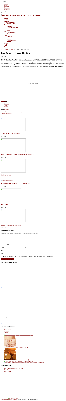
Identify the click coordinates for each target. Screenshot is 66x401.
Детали (5, 5)
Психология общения (12, 27)
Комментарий (5, 244)
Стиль (5, 31)
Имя (2, 247)
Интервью (9, 26)
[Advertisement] (33, 385)
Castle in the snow (6, 175)
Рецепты (6, 43)
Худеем (5, 45)
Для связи (6, 6)
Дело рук (6, 21)
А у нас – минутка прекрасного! (11, 225)
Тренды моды (10, 34)
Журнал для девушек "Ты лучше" (9, 399)
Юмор (5, 46)
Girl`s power (5, 204)
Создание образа (11, 32)
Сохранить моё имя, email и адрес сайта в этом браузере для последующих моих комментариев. (28, 256)
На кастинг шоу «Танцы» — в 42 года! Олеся (15, 183)
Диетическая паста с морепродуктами (13, 111)
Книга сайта (7, 9)
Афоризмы (6, 18)
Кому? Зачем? (7, 371)
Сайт (2, 253)
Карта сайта (6, 8)
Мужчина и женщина (9, 22)
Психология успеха (12, 28)
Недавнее (6, 331)
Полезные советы (11, 40)
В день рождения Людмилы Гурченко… (14, 368)
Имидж (9, 37)
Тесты (8, 30)
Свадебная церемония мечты (11, 370)
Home (2, 49)
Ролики (9, 41)
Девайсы (9, 36)
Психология (7, 24)
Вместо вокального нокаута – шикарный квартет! (17, 154)
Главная (6, 4)
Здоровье (6, 19)
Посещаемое (7, 329)
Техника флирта (11, 23)
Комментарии (7, 332)
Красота (9, 39)
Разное (5, 35)
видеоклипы (7, 109)
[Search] (1, 12)
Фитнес (6, 44)
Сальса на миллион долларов (10, 133)
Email (3, 250)
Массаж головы (6, 113)
